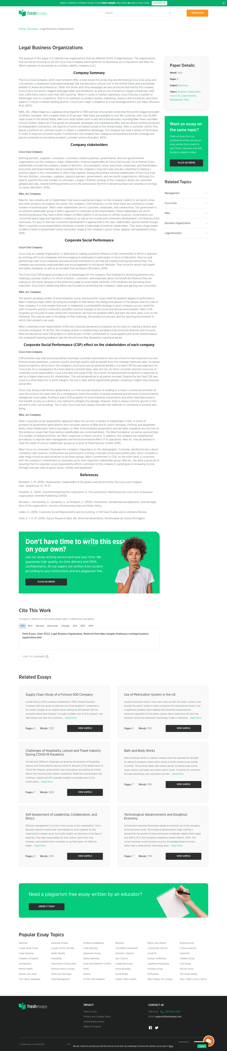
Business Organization (189, 92)
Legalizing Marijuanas (158, 964)
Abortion (23, 943)
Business (33, 29)
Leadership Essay (124, 964)
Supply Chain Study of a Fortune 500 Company (59, 694)
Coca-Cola (175, 96)
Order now (197, 13)
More (171, 1046)
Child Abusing (90, 948)
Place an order (46, 582)
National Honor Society (63, 969)
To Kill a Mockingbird (94, 979)
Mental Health (26, 969)
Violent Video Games (125, 979)
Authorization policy (94, 1022)
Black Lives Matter (157, 943)
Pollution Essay (155, 969)
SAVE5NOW (159, 3)
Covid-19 (152, 953)
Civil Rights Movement (126, 948)
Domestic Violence (124, 953)
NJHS (86, 969)
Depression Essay (92, 953)
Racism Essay (186, 969)
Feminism (185, 953)
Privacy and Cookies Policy (97, 1017)
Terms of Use (90, 1012)
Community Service (158, 948)
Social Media (121, 974)
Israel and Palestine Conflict (97, 964)
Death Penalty (58, 953)
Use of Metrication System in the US (149, 694)
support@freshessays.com (168, 1017)
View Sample (85, 728)
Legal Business (188, 96)
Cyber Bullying (26, 953)
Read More (70, 718)
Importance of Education (63, 964)
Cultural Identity (188, 948)
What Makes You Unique (160, 979)
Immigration (25, 964)
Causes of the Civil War (62, 948)
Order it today (47, 907)
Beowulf (119, 943)
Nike (186, 100)
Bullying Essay (187, 943)
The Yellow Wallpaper (30, 979)
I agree (202, 1046)
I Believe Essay (187, 958)
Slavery (87, 974)
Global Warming (91, 958)
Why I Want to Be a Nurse (193, 979)
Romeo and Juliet (28, 974)
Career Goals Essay (28, 948)
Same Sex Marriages (61, 974)
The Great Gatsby (188, 974)
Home (22, 29)
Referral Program (92, 1027)
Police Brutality (123, 969)
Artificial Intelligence (93, 943)
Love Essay (185, 964)
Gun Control (121, 958)
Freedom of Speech (29, 958)
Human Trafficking (157, 958)
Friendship (56, 958)
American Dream (59, 943)
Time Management (60, 979)
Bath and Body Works (139, 750)
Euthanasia (153, 974)
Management (176, 100)
